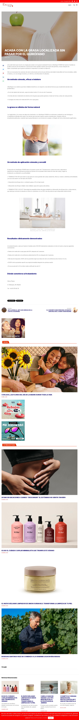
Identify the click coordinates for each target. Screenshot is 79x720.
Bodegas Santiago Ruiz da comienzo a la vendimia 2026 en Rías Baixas (31, 656)
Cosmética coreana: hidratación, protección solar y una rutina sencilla (68, 698)
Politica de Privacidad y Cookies (38, 718)
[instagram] (76, 1)
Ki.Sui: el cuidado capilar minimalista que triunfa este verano (28, 550)
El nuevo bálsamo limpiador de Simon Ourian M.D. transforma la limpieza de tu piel (37, 603)
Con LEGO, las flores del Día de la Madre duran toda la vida (27, 395)
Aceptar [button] (51, 717)
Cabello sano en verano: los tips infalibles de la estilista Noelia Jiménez (47, 699)
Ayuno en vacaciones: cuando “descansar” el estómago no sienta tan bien (33, 497)
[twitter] (74, 1)
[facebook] (72, 1)
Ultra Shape (19, 300)
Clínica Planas (11, 300)
